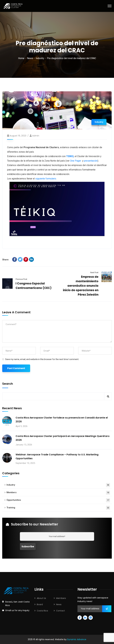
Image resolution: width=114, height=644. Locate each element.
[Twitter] (20, 259)
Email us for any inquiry (17, 610)
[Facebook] (14, 259)
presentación (91, 160)
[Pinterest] (25, 259)
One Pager (75, 160)
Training (58, 507)
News (30, 58)
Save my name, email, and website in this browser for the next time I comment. (42, 359)
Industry (40, 58)
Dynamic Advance (76, 639)
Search (7, 384)
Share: (5, 259)
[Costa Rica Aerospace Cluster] (13, 5)
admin (35, 135)
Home (21, 58)
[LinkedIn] (31, 259)
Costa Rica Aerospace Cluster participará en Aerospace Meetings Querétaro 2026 (63, 438)
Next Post (94, 272)
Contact (60, 610)
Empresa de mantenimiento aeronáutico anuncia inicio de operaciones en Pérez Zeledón (80, 286)
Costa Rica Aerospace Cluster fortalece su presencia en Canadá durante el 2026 (62, 419)
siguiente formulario (45, 178)
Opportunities (58, 500)
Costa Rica (42, 610)
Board (40, 604)
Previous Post (21, 279)
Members (58, 492)
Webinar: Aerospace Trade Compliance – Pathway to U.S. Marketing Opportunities (57, 456)
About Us (41, 598)
